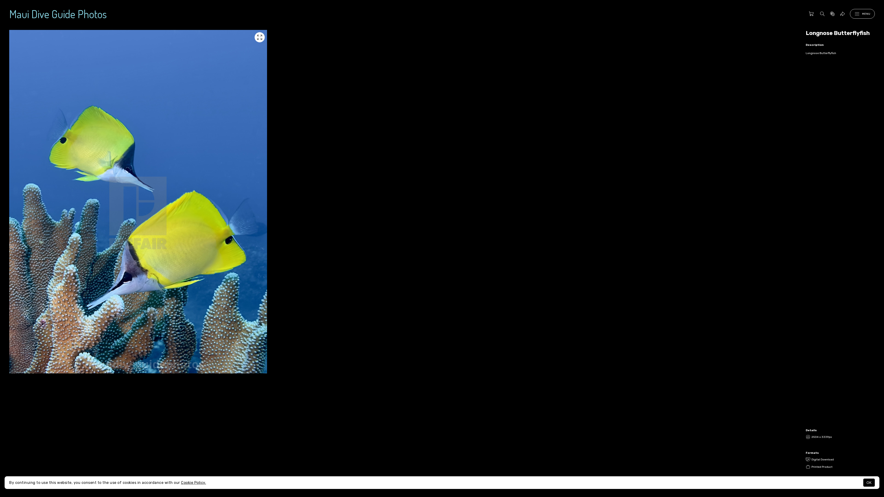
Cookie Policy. (193, 482)
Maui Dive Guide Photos (58, 14)
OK (869, 483)
